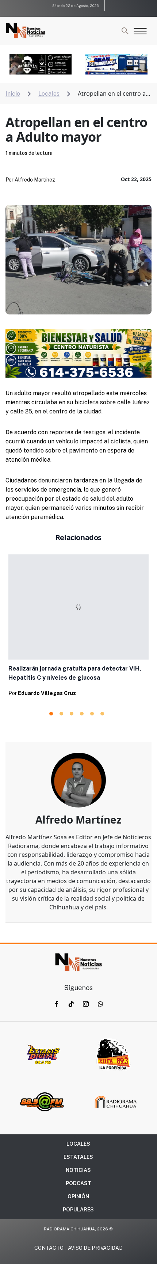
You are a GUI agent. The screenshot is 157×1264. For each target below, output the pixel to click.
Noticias (78, 1170)
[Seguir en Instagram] (86, 1004)
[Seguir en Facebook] (56, 1004)
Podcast (78, 1183)
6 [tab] (102, 713)
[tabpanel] (78, 627)
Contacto (49, 1248)
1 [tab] (51, 713)
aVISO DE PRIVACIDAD (95, 1248)
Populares (78, 1210)
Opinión (78, 1196)
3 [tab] (71, 713)
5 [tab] (92, 713)
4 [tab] (82, 713)
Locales (78, 1144)
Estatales (78, 1157)
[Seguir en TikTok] (71, 1004)
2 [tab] (61, 713)
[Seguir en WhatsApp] (100, 1004)
